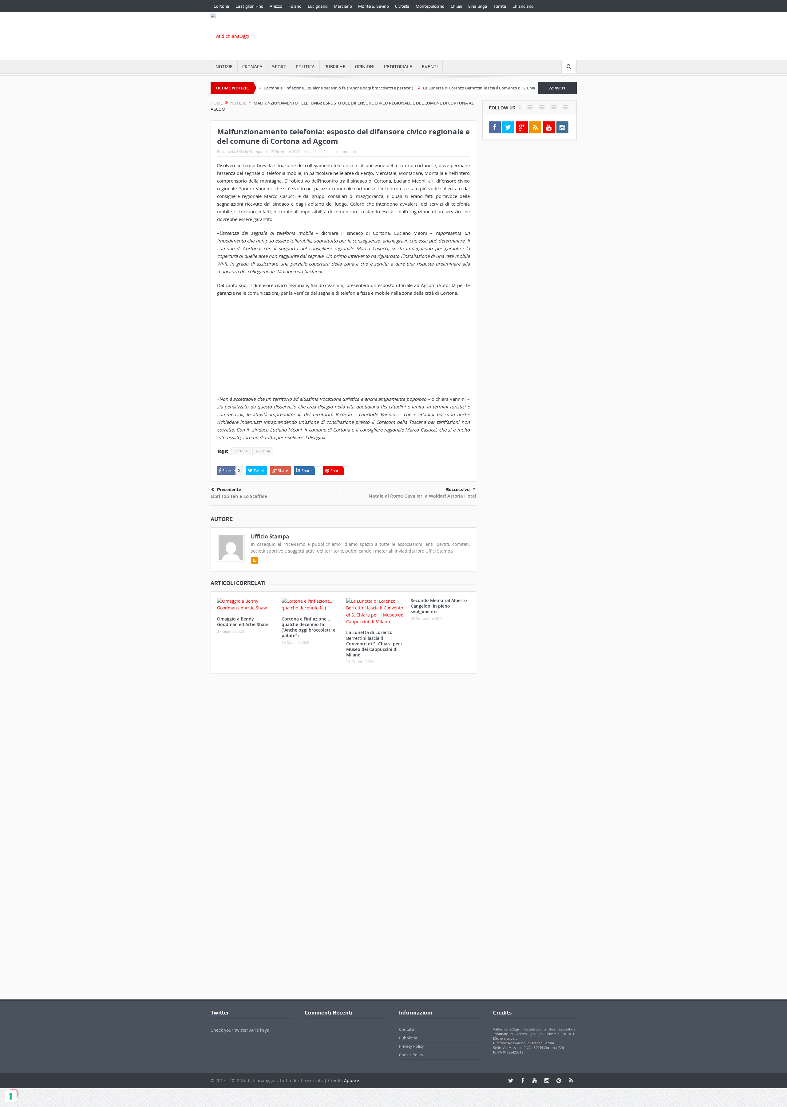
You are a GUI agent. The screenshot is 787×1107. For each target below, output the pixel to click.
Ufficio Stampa (249, 151)
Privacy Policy (411, 1046)
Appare (351, 1080)
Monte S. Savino (373, 6)
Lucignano (318, 6)
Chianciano (523, 6)
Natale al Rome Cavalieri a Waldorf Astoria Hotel (422, 496)
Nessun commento (340, 151)
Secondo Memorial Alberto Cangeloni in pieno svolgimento (439, 605)
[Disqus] (343, 759)
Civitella (402, 6)
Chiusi (456, 6)
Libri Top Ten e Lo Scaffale (239, 496)
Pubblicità (408, 1038)
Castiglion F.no (249, 6)
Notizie (224, 66)
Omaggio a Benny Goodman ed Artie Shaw (242, 621)
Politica (305, 66)
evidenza (263, 451)
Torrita (499, 6)
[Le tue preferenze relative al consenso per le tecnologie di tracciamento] (11, 1096)
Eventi (430, 66)
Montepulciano (430, 6)
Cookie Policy (411, 1055)
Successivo (458, 489)
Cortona (221, 6)
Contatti (406, 1029)
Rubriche (335, 66)
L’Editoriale (398, 66)
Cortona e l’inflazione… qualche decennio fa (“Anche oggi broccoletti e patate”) (311, 87)
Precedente (229, 489)
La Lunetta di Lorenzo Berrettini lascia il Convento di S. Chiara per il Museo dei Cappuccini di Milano (488, 87)
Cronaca (252, 66)
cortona (241, 451)
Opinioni (364, 66)
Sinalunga (477, 6)
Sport (279, 66)
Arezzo (276, 6)
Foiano (295, 6)
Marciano (343, 6)
